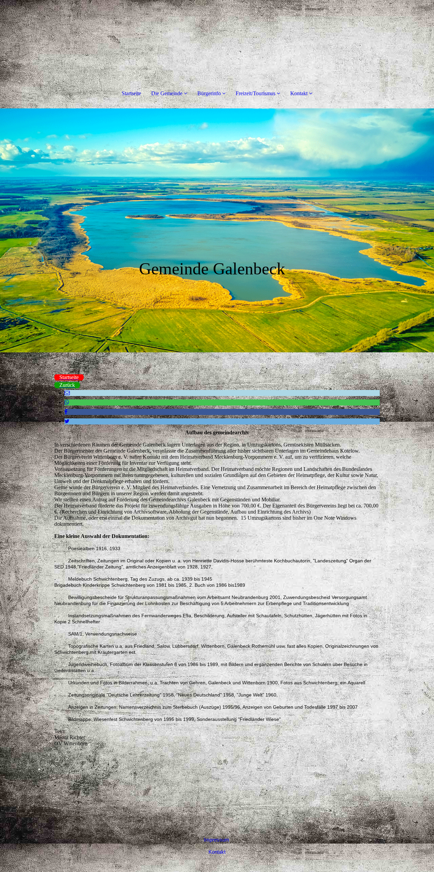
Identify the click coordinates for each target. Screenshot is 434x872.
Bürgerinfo (209, 93)
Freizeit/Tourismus (255, 93)
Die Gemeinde (166, 93)
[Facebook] (65, 412)
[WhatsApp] (66, 402)
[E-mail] (67, 393)
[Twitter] (67, 421)
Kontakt (299, 93)
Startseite (131, 93)
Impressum (216, 840)
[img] (217, 230)
